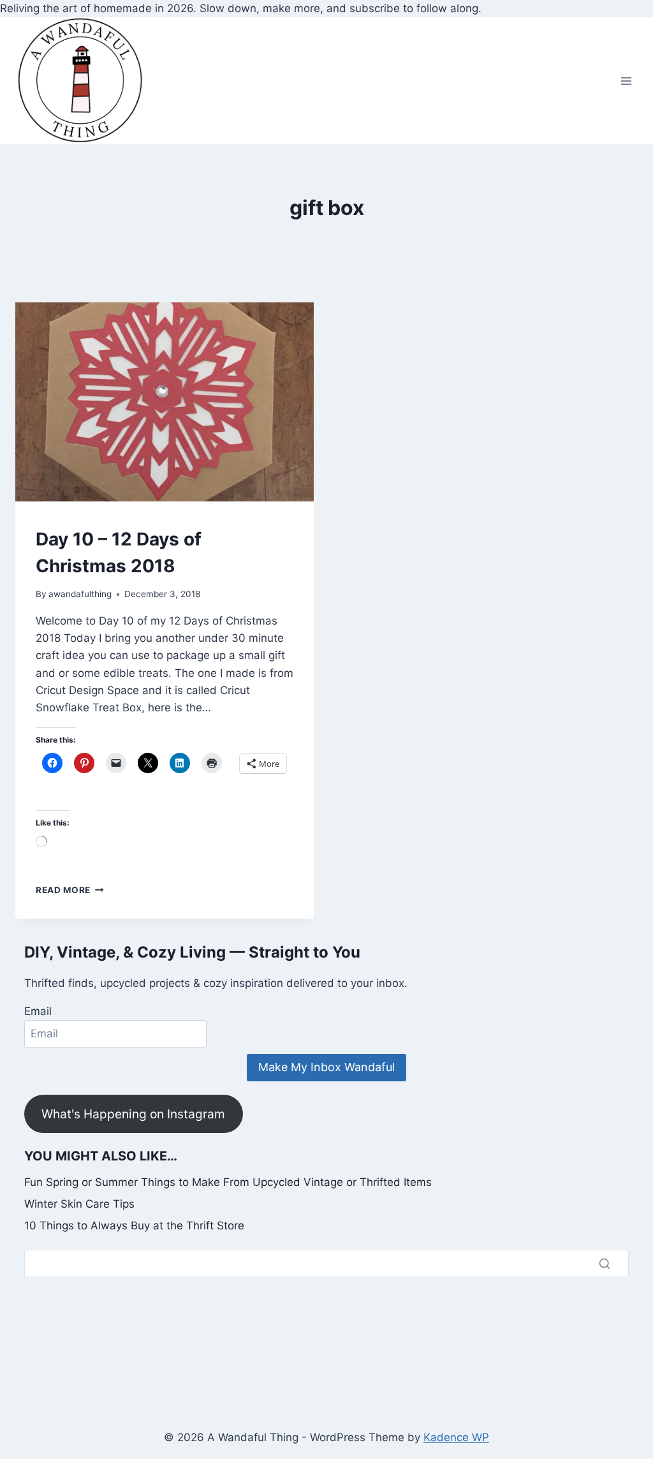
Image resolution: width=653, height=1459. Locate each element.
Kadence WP (456, 1437)
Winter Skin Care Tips (79, 1203)
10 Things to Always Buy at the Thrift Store (134, 1225)
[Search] (604, 1263)
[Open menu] (626, 81)
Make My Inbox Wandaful (326, 1067)
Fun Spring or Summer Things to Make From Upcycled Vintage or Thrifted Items (228, 1182)
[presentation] (164, 401)
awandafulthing (80, 594)
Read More (70, 890)
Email (38, 1011)
